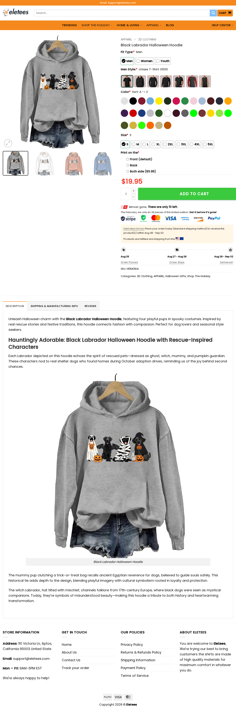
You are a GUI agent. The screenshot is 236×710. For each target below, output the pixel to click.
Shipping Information (138, 660)
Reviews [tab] (90, 306)
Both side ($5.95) (143, 171)
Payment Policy (133, 668)
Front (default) (141, 159)
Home (67, 644)
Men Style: (129, 69)
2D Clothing (147, 39)
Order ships (176, 262)
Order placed (129, 262)
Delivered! (226, 262)
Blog (170, 25)
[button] (225, 13)
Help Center (221, 25)
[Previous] (9, 92)
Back (133, 165)
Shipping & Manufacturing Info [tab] (54, 306)
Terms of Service (135, 675)
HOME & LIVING (128, 25)
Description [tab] (15, 306)
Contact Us (71, 660)
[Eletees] (15, 13)
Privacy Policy (132, 644)
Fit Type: (128, 52)
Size (124, 135)
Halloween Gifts (175, 276)
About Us (69, 652)
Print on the (130, 152)
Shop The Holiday (95, 25)
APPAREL (152, 25)
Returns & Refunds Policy (141, 652)
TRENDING (69, 25)
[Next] (108, 92)
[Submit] (213, 13)
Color (126, 92)
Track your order (75, 668)
